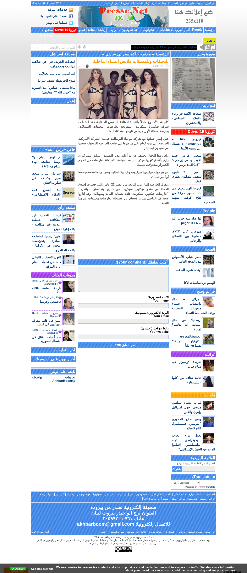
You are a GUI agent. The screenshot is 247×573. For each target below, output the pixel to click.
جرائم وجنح (206, 291)
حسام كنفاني (179, 494)
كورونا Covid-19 (66, 29)
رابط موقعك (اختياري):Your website (154, 330)
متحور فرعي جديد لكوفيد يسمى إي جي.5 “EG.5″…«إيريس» (186, 160)
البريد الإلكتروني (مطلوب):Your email (152, 314)
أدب (131, 494)
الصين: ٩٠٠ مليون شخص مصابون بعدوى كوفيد (186, 176)
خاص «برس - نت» (60, 149)
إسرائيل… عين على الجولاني (57, 73)
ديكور (165, 499)
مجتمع (49, 29)
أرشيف (109, 3)
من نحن (183, 3)
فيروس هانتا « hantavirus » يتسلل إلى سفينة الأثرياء (186, 143)
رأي (113, 29)
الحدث (167, 494)
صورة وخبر (206, 54)
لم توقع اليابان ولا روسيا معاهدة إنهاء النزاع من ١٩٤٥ (46, 161)
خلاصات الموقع (58, 9)
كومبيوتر (60, 494)
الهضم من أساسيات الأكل (199, 282)
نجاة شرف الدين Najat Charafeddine (45, 282)
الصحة (210, 249)
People (197, 29)
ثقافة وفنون (129, 29)
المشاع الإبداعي (107, 537)
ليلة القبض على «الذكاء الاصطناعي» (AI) (46, 194)
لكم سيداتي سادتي (120, 54)
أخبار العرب (182, 29)
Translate (210, 487)
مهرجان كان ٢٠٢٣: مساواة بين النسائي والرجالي (186, 236)
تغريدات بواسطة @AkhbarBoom (53, 379)
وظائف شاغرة (159, 3)
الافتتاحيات (166, 29)
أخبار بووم (123, 16)
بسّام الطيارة (195, 494)
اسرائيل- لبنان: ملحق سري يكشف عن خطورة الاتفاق (46, 178)
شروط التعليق (196, 3)
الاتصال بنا (173, 3)
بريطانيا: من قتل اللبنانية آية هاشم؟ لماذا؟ (186, 324)
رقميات (70, 494)
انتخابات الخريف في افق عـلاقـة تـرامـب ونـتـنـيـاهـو (164, 47)
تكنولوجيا (148, 29)
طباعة (82, 66)
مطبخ (173, 499)
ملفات (211, 41)
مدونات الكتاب (63, 275)
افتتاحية (209, 106)
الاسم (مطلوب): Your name (158, 298)
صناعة (91, 29)
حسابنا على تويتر (57, 22)
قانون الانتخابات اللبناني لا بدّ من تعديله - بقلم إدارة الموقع (46, 262)
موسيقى (109, 494)
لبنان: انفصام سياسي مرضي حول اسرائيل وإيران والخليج (186, 407)
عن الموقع (210, 3)
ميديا (50, 494)
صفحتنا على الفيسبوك (54, 16)
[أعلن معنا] (193, 26)
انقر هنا (92, 543)
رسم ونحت (121, 494)
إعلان (71, 101)
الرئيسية (210, 29)
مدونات (48, 35)
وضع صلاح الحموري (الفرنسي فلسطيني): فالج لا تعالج (186, 423)
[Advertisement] (123, 232)
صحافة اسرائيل (62, 54)
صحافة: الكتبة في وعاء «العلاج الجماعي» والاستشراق (186, 118)
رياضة (102, 29)
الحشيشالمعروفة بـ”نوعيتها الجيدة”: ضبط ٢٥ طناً (186, 341)
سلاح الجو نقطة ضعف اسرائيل (55, 80)
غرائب (210, 354)
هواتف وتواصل (83, 494)
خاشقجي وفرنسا (50, 301)
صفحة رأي (66, 207)
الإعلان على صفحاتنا (140, 3)
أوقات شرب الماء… (188, 269)
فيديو (82, 29)
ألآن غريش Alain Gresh (45, 297)
